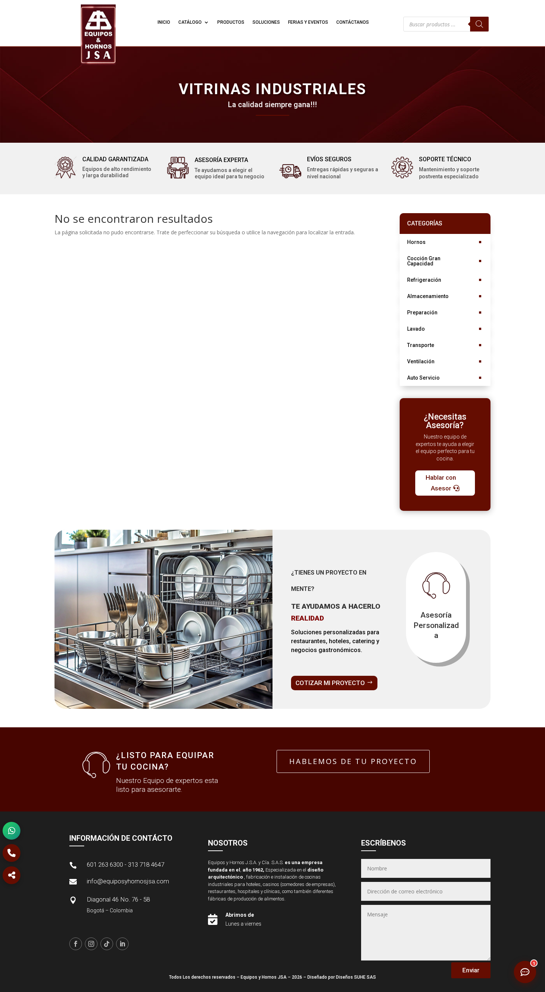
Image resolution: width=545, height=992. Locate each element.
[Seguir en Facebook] (75, 944)
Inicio (164, 22)
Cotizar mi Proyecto (330, 683)
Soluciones (266, 22)
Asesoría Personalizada (436, 625)
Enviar (470, 970)
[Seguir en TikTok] (106, 944)
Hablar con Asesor (441, 483)
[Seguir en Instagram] (91, 944)
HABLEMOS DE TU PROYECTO (353, 761)
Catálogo (190, 22)
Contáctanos (352, 22)
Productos (230, 22)
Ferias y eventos (308, 22)
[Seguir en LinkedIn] (122, 944)
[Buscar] (479, 24)
